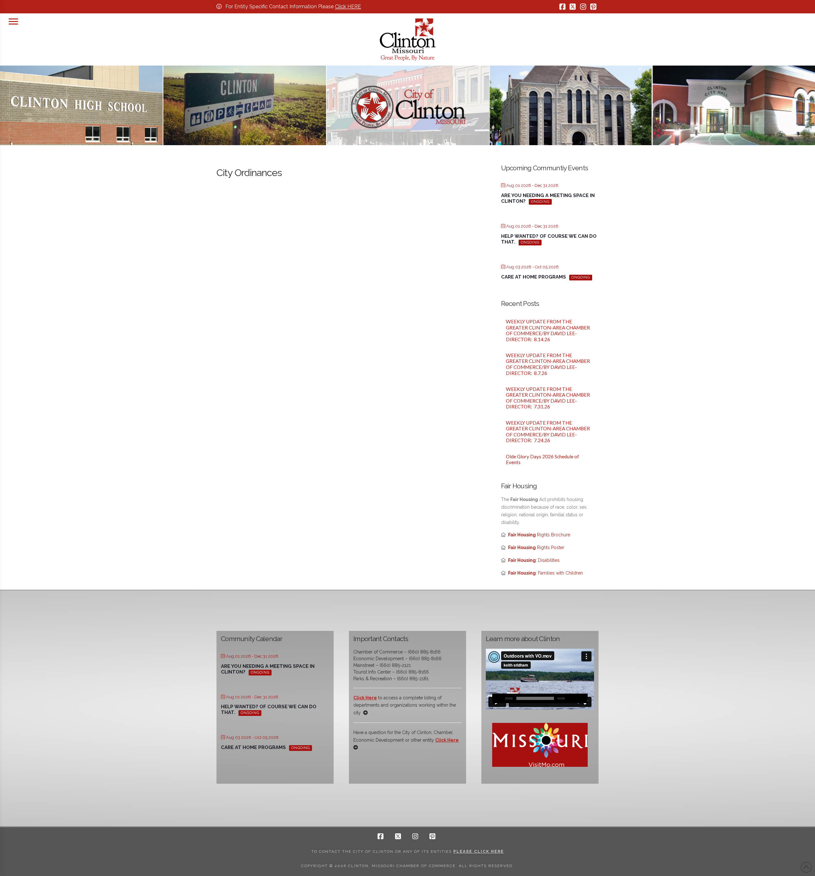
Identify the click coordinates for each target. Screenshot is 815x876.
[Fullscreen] (583, 698)
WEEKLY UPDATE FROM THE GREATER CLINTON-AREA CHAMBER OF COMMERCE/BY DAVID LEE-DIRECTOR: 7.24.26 (548, 431)
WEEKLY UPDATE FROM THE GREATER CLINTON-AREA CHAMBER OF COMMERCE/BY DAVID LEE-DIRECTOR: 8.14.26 (548, 330)
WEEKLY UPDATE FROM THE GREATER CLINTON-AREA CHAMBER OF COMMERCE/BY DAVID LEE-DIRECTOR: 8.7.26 (548, 364)
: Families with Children (545, 573)
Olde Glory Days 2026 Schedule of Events (542, 459)
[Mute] (573, 698)
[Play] (497, 698)
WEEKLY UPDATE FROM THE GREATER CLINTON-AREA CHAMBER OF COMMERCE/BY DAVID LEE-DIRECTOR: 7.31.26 (548, 398)
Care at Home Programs (533, 277)
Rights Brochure (539, 534)
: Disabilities (534, 560)
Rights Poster (536, 547)
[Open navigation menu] (13, 20)
